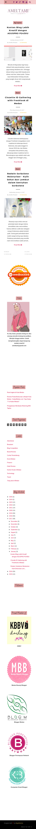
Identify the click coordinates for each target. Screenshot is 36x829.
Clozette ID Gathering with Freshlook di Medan (18, 100)
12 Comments (23, 194)
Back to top (26, 827)
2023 (10, 502)
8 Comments (23, 112)
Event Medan (11, 459)
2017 (10, 518)
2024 (10, 499)
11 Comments (23, 42)
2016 (10, 571)
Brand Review (11, 452)
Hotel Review (11, 466)
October (13, 527)
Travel (9, 477)
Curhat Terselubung (13, 455)
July (12, 535)
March (13, 546)
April (12, 543)
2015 (10, 574)
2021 (10, 507)
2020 (10, 510)
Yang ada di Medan (13, 480)
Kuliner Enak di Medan (14, 470)
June (12, 538)
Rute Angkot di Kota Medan (15, 392)
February (13, 549)
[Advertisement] (19, 366)
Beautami (18, 93)
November (14, 524)
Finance (9, 462)
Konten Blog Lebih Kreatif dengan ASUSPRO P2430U (18, 30)
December (14, 521)
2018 (10, 516)
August (13, 532)
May (12, 540)
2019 (10, 513)
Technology (10, 473)
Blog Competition (18, 23)
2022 (10, 505)
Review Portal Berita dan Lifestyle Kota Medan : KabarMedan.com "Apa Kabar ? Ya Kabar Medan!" (19, 399)
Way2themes (19, 823)
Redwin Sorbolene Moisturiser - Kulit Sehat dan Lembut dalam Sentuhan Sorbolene (18, 179)
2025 (10, 497)
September (14, 529)
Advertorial (10, 441)
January (13, 551)
